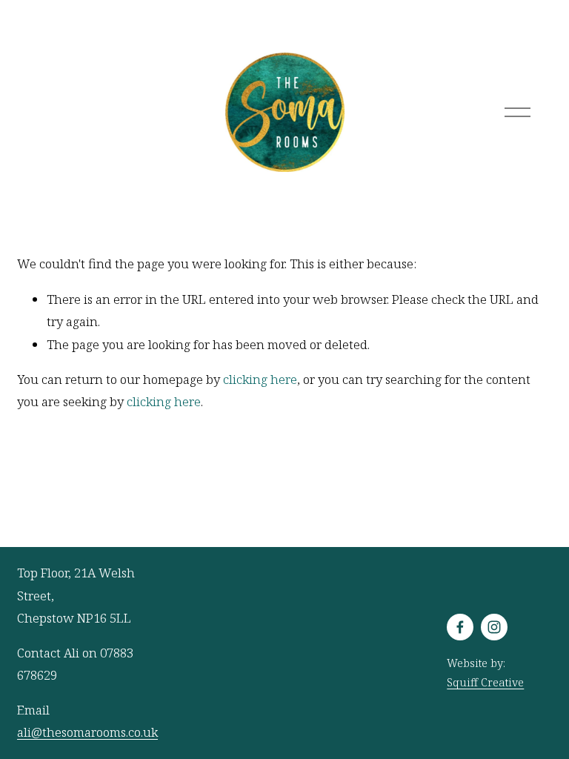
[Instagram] (494, 627)
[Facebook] (460, 627)
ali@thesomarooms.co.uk (87, 731)
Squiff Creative (485, 682)
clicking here (260, 379)
